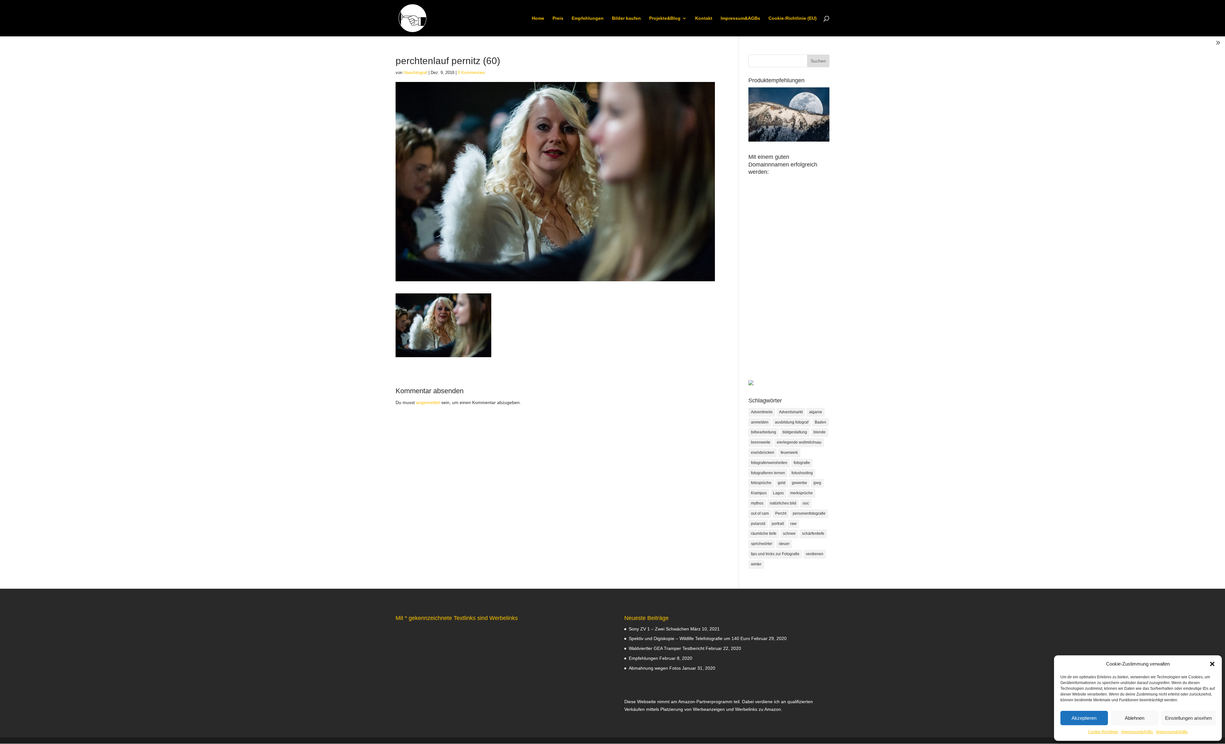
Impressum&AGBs (1137, 732)
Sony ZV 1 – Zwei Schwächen (659, 628)
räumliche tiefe (763, 533)
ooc (806, 503)
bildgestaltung (795, 432)
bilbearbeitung (763, 432)
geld (781, 483)
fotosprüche (761, 483)
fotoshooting (802, 473)
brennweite (760, 442)
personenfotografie (809, 513)
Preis (558, 18)
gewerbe (799, 483)
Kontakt (703, 18)
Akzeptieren (1084, 718)
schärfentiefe (813, 533)
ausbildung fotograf (791, 422)
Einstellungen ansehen (1188, 718)
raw (793, 523)
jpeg (817, 483)
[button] (1212, 664)
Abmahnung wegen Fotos (655, 668)
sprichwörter (761, 543)
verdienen (814, 554)
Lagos (778, 493)
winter (756, 564)
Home (538, 18)
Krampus (759, 493)
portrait (778, 523)
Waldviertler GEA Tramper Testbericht (666, 648)
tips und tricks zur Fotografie (775, 554)
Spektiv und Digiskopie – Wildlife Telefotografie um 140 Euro (689, 638)
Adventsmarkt (791, 412)
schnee (789, 533)
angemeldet (428, 402)
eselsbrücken (762, 452)
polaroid (758, 523)
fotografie (802, 462)
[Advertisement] (788, 284)
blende (819, 432)
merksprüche (801, 493)
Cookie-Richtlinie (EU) (792, 18)
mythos (757, 503)
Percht (780, 513)
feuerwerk (789, 452)
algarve (815, 412)
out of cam (760, 513)
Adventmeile (762, 412)
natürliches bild (783, 503)
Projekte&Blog (664, 18)
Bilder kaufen (626, 18)
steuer (784, 543)
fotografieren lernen (768, 473)
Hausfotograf (415, 72)
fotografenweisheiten (769, 462)
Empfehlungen (588, 18)
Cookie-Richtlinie (1103, 732)
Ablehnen (1134, 718)
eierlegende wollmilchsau (799, 442)
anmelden (759, 422)
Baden (820, 422)
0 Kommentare (471, 72)
